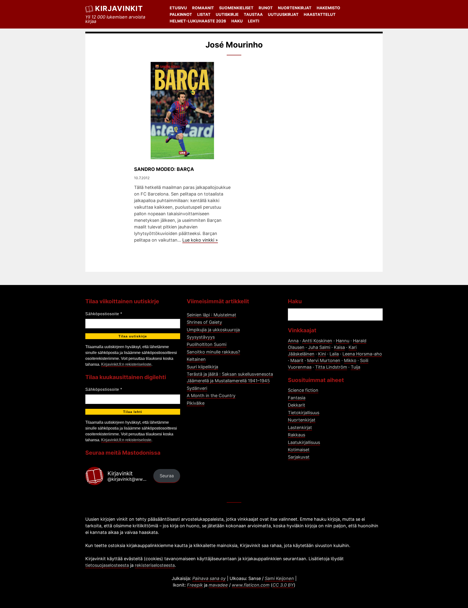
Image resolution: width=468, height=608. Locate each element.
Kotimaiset (299, 449)
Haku (237, 21)
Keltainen (196, 359)
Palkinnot (181, 14)
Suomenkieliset (236, 7)
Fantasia (296, 397)
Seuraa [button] (167, 475)
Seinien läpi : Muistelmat (211, 314)
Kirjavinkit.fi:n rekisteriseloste (126, 364)
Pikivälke (196, 403)
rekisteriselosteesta (155, 565)
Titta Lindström (331, 367)
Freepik (195, 585)
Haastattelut (320, 14)
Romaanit (203, 7)
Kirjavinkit (119, 8)
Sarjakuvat (299, 457)
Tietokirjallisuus (303, 412)
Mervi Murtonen (323, 360)
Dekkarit (296, 405)
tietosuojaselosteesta (107, 565)
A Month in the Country (211, 395)
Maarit (296, 360)
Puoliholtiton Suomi (206, 344)
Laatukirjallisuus (304, 442)
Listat (204, 14)
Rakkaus (296, 434)
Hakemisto (328, 7)
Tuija (355, 367)
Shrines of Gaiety (204, 322)
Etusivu (178, 7)
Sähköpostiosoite (103, 314)
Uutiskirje (227, 14)
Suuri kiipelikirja (202, 366)
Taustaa (253, 14)
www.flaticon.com (251, 585)
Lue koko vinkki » (200, 240)
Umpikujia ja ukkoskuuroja (213, 329)
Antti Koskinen (317, 340)
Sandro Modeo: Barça (164, 169)
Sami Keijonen (279, 578)
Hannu (342, 340)
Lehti (253, 21)
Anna (293, 340)
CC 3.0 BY (283, 585)
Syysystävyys (201, 337)
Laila (334, 353)
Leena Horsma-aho (362, 353)
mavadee (218, 585)
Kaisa (339, 347)
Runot (266, 7)
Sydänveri (197, 388)
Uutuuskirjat (283, 14)
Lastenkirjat (300, 427)
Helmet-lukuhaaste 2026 (198, 21)
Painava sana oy (209, 578)
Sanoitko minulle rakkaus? (213, 351)
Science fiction (303, 390)
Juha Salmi (319, 347)
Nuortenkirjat (295, 7)
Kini (322, 353)
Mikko (350, 360)
